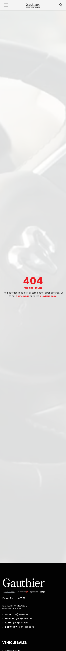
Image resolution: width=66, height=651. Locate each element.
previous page (48, 296)
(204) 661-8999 (20, 614)
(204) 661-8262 (21, 622)
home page (22, 296)
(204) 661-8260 (26, 627)
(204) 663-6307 (24, 618)
